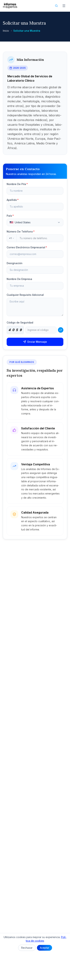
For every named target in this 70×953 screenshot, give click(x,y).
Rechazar (26, 947)
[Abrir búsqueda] (56, 5)
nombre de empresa (19, 279)
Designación (14, 263)
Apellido (13, 199)
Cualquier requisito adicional (25, 294)
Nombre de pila (17, 184)
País (10, 215)
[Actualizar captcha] (60, 330)
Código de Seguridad (20, 322)
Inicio (6, 30)
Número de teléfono (21, 231)
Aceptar (44, 947)
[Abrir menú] (64, 6)
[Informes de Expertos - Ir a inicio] (10, 5)
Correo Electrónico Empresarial (27, 247)
